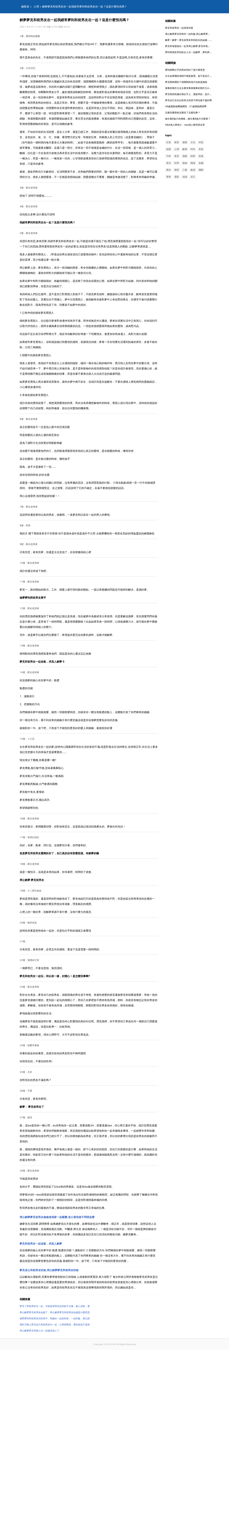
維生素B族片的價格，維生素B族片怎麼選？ (187, 118)
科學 (176, 163)
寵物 (184, 163)
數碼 (184, 149)
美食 (201, 149)
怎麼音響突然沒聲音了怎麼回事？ (182, 112)
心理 (36, 6)
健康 (184, 142)
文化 (193, 142)
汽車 (168, 156)
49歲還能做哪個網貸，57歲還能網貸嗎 (185, 106)
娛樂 (168, 149)
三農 (184, 169)
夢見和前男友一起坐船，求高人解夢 (41, 1243)
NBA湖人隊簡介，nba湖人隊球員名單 (185, 124)
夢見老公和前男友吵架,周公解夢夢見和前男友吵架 (49, 1270)
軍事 (168, 176)
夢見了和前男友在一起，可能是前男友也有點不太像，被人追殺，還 (55, 1306)
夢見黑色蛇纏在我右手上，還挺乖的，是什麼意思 (191, 94)
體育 (176, 169)
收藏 (201, 163)
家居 (176, 156)
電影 (176, 176)
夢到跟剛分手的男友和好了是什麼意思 (185, 69)
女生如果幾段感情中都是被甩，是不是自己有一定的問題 (194, 75)
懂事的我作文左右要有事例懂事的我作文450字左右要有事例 (196, 88)
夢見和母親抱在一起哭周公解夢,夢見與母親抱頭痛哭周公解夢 (197, 46)
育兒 (168, 163)
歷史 (168, 169)
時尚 (193, 149)
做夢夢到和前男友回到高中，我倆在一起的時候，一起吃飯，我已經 (55, 1318)
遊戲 (184, 156)
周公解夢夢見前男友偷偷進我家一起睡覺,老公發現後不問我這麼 (57, 1217)
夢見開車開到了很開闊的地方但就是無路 (186, 82)
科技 (201, 142)
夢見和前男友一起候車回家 (179, 27)
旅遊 (201, 156)
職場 (193, 163)
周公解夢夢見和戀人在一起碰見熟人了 (39, 1330)
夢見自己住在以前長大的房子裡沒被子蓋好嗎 (188, 100)
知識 (184, 176)
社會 (168, 142)
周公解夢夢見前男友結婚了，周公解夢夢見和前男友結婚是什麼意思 (55, 1312)
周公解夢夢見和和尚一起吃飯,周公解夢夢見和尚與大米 (193, 33)
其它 (193, 176)
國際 (201, 169)
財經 (193, 156)
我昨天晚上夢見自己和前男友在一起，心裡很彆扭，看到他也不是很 (55, 1324)
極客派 (25, 6)
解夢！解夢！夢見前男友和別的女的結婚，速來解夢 (192, 40)
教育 (176, 142)
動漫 (193, 169)
